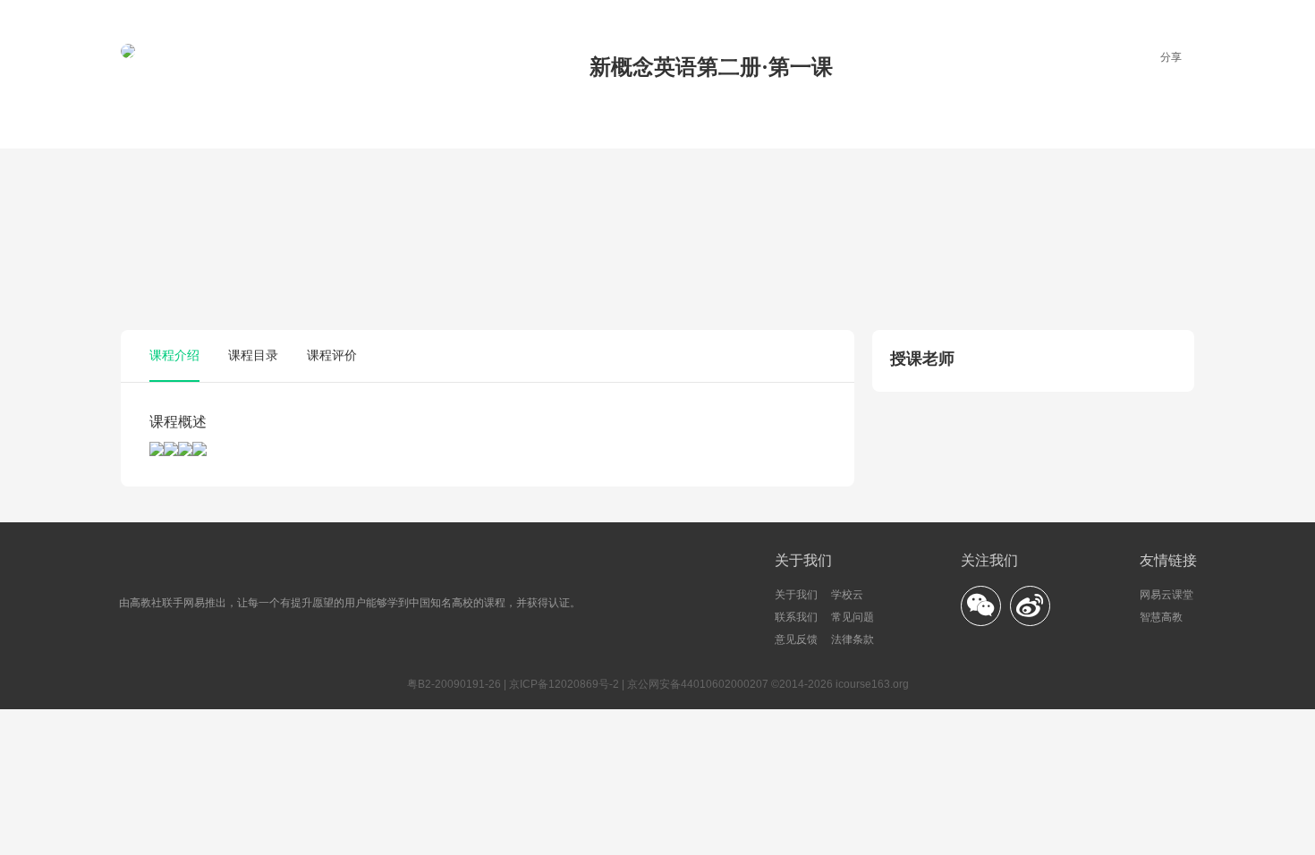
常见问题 (852, 617)
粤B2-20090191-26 (454, 684)
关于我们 (796, 594)
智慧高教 (1161, 617)
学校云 (847, 594)
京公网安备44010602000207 (697, 684)
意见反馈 (796, 639)
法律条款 (852, 639)
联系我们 (796, 617)
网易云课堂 (1166, 594)
